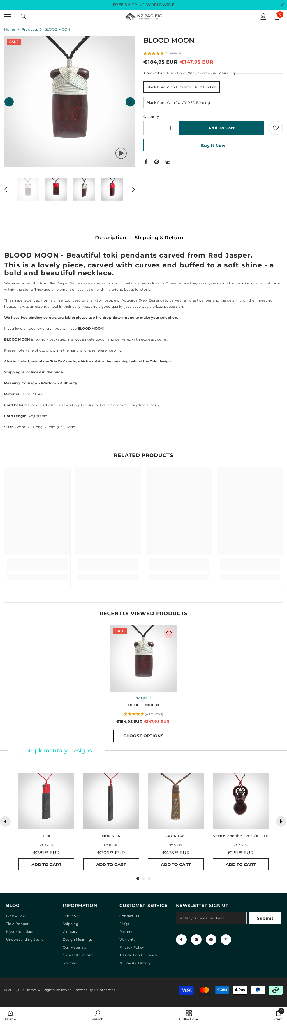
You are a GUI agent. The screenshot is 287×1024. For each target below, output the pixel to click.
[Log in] (263, 16)
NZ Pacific (143, 698)
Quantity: (152, 116)
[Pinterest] (156, 161)
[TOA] (46, 801)
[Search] (23, 16)
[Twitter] (226, 939)
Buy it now (213, 145)
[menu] (7, 16)
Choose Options (143, 735)
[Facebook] (146, 161)
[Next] (281, 821)
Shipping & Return (159, 238)
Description (110, 238)
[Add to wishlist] (276, 128)
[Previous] (5, 821)
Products (30, 29)
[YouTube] (211, 939)
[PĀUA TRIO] (176, 801)
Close (282, 5)
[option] (69, 101)
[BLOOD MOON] (143, 658)
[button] (9, 102)
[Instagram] (196, 939)
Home (9, 29)
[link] (37, 568)
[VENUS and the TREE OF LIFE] (241, 801)
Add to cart (221, 127)
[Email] (167, 161)
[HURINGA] (111, 801)
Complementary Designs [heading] (56, 750)
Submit (265, 918)
